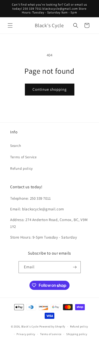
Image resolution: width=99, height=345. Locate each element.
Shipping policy (76, 334)
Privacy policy (25, 334)
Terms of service (50, 334)
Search (15, 145)
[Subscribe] (74, 267)
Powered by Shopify (52, 326)
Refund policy (21, 168)
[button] (10, 25)
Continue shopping (49, 89)
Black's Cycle (30, 326)
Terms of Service (23, 157)
